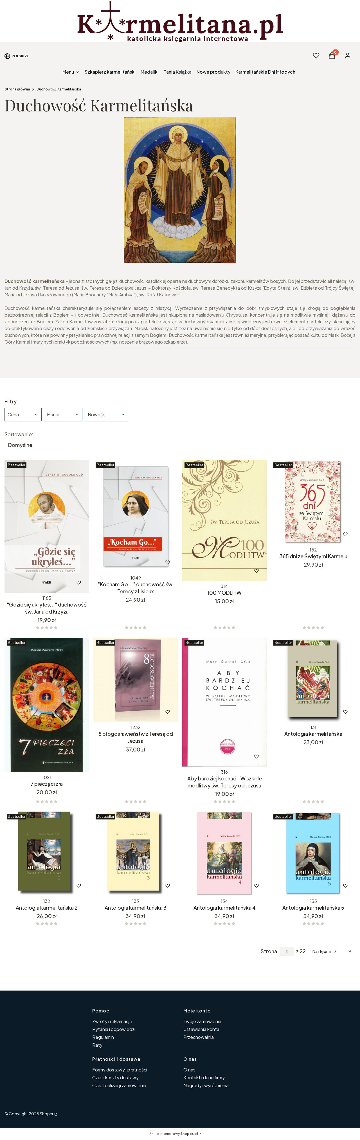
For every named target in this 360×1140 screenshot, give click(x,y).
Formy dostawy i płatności (119, 1070)
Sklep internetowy (173, 1134)
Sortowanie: (18, 434)
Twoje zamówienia (202, 1021)
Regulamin (103, 1037)
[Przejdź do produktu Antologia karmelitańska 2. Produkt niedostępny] (46, 854)
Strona (269, 951)
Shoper (46, 1113)
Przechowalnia (198, 1037)
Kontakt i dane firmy (204, 1077)
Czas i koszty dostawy (115, 1077)
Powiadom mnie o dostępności (217, 571)
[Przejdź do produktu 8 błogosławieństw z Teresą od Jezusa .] (135, 680)
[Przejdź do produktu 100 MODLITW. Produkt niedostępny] (224, 520)
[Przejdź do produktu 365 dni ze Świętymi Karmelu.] (313, 502)
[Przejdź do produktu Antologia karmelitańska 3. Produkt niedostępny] (135, 854)
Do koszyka (35, 582)
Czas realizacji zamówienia (119, 1085)
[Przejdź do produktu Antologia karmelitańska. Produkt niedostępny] (313, 680)
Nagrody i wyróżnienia (206, 1085)
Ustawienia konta (201, 1029)
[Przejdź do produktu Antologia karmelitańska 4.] (224, 854)
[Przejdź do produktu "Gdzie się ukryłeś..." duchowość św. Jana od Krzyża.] (46, 526)
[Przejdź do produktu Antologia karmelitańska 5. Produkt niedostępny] (313, 854)
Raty (97, 1045)
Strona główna (17, 89)
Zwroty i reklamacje (112, 1021)
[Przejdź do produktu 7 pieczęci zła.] (46, 705)
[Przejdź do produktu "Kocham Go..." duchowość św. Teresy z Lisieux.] (135, 516)
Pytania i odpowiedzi (113, 1029)
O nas (189, 1070)
